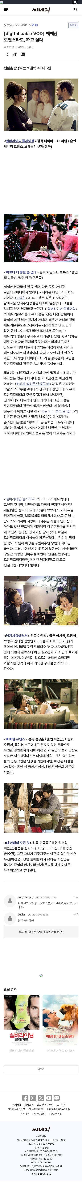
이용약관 (24, 1113)
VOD (35, 25)
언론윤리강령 (39, 1113)
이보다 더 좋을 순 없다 (21, 272)
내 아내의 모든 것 (18, 843)
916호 (73, 25)
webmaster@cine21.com (45, 1170)
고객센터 (61, 1104)
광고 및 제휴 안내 (45, 1104)
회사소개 (29, 1104)
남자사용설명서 (16, 636)
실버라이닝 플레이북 (20, 141)
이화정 (10, 47)
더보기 (41, 1069)
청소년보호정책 (36, 1109)
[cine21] (41, 10)
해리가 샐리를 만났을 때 (32, 384)
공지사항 (17, 1104)
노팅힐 (20, 298)
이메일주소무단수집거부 (58, 1109)
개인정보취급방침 (16, 1109)
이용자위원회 (55, 1113)
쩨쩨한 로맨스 (15, 739)
